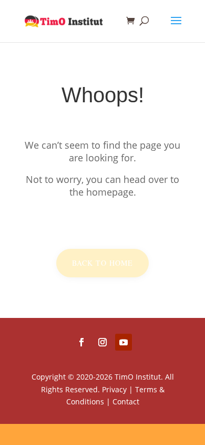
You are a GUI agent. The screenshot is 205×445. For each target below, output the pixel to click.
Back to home (102, 263)
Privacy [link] (114, 389)
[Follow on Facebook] (81, 342)
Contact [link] (125, 401)
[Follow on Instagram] (102, 342)
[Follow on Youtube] (123, 342)
